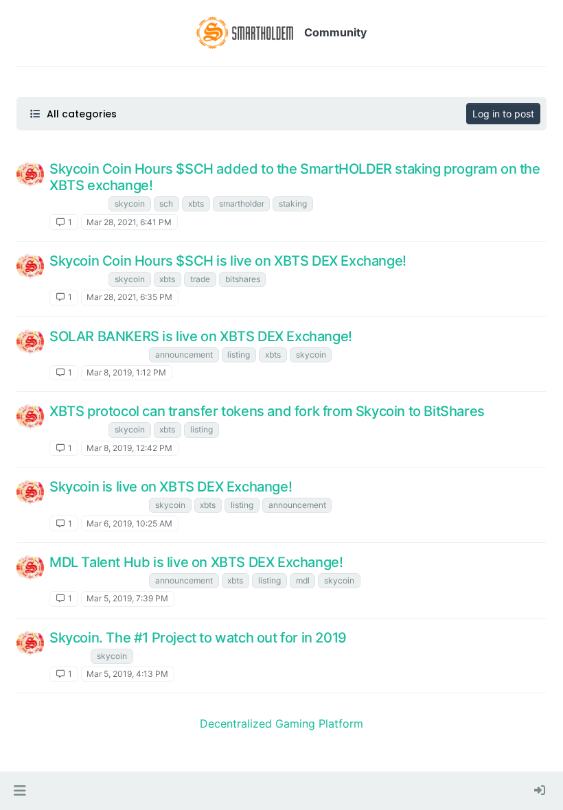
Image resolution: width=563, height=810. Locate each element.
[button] (19, 791)
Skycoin (68, 656)
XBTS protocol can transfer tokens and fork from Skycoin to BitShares (267, 411)
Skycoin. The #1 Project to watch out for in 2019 (198, 637)
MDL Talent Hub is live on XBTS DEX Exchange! (196, 562)
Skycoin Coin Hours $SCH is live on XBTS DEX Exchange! (227, 261)
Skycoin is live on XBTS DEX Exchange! (170, 486)
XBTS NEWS (77, 203)
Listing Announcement (98, 354)
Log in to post (503, 113)
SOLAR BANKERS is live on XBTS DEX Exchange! (200, 336)
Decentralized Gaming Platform (281, 723)
